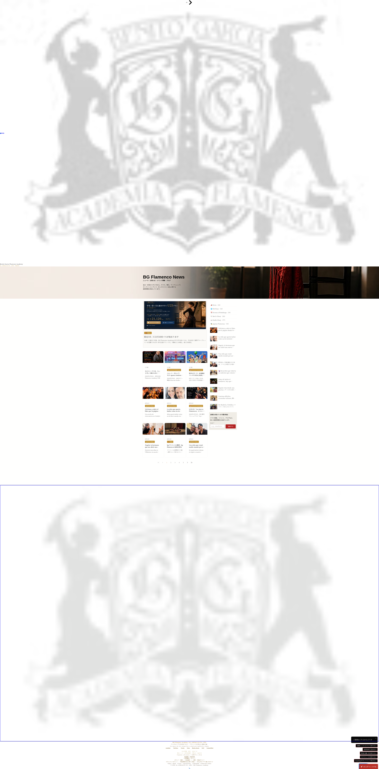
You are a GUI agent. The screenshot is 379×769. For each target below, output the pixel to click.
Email (212, 423)
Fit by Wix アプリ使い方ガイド (205, 761)
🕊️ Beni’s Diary (150, 406)
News (188, 748)
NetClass (175, 748)
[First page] (158, 462)
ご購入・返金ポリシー (198, 760)
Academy (168, 748)
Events (182, 748)
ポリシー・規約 (178, 760)
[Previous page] (162, 462)
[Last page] (191, 462)
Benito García (195, 748)
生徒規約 (187, 760)
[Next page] (187, 462)
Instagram (192, 756)
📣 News (148, 333)
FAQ (203, 748)
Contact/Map (210, 748)
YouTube (186, 756)
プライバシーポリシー (172, 761)
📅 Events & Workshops (174, 370)
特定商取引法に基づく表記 (187, 761)
